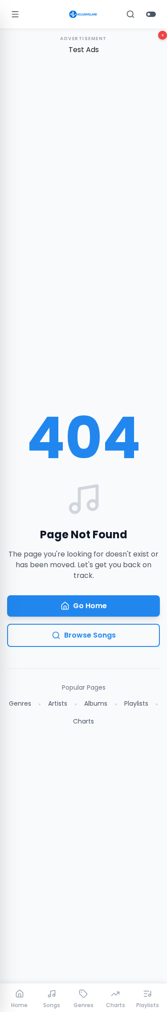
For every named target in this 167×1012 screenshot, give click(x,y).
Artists (57, 703)
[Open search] (130, 14)
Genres (20, 703)
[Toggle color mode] (151, 14)
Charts (83, 721)
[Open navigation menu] (15, 14)
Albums (95, 703)
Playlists (136, 703)
